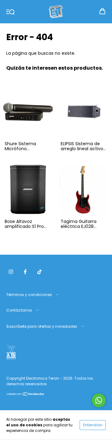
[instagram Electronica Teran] (11, 271)
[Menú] (10, 11)
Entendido (92, 425)
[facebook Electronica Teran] (25, 271)
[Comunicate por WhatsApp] (99, 400)
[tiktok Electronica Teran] (39, 271)
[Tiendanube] (25, 394)
